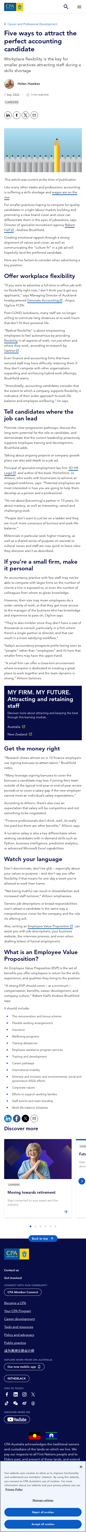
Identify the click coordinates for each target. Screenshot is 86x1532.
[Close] (81, 1466)
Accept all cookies (43, 1524)
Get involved (13, 1278)
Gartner (9, 351)
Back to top (40, 1238)
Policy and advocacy (19, 1335)
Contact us (11, 1270)
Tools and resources (18, 1327)
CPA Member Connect (23, 1292)
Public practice (15, 1343)
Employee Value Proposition (48, 926)
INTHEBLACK (17, 1378)
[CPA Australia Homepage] (13, 7)
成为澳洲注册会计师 (19, 1350)
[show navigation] (79, 7)
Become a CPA (15, 1303)
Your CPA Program (17, 1311)
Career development (19, 1319)
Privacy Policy (14, 1489)
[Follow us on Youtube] (17, 1419)
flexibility (11, 340)
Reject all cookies (43, 1512)
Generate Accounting (43, 300)
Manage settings (43, 1500)
